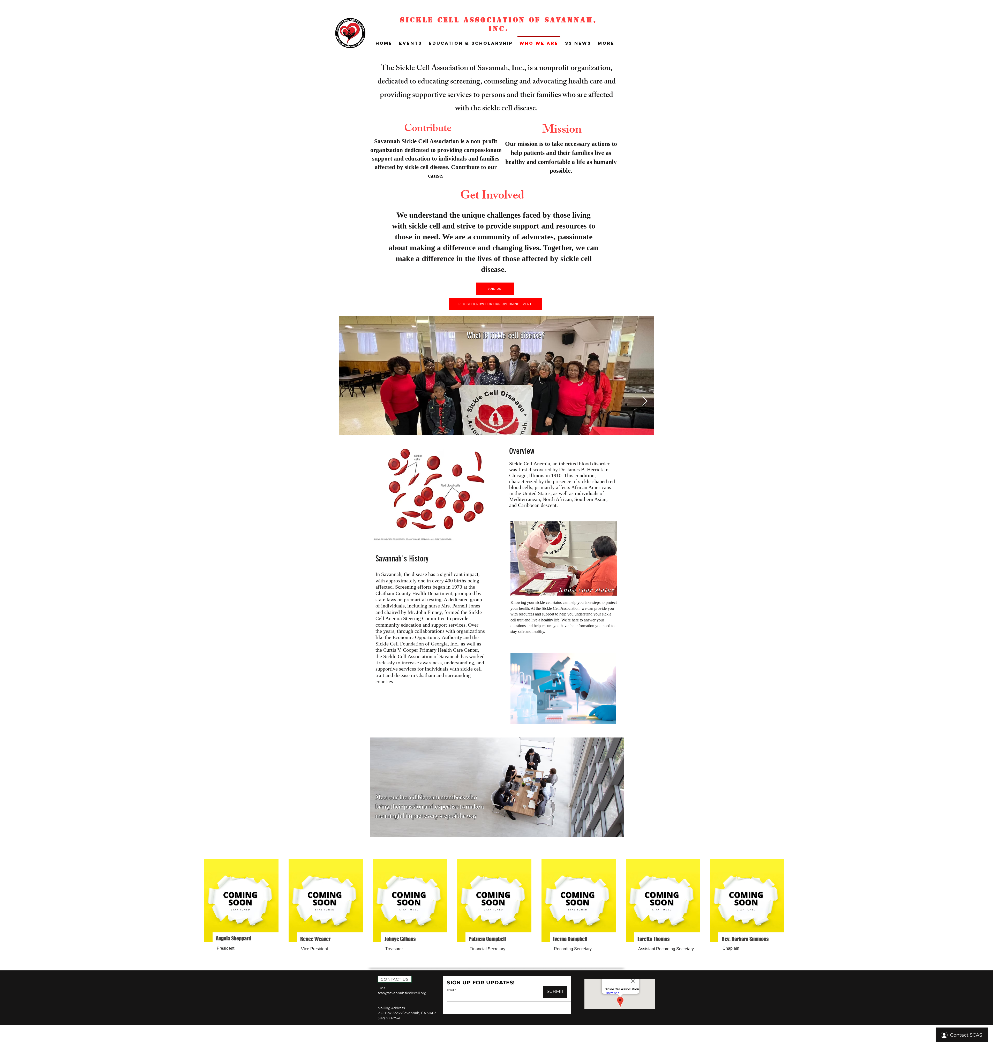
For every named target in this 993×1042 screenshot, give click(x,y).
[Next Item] (645, 401)
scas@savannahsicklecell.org (402, 993)
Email (450, 989)
